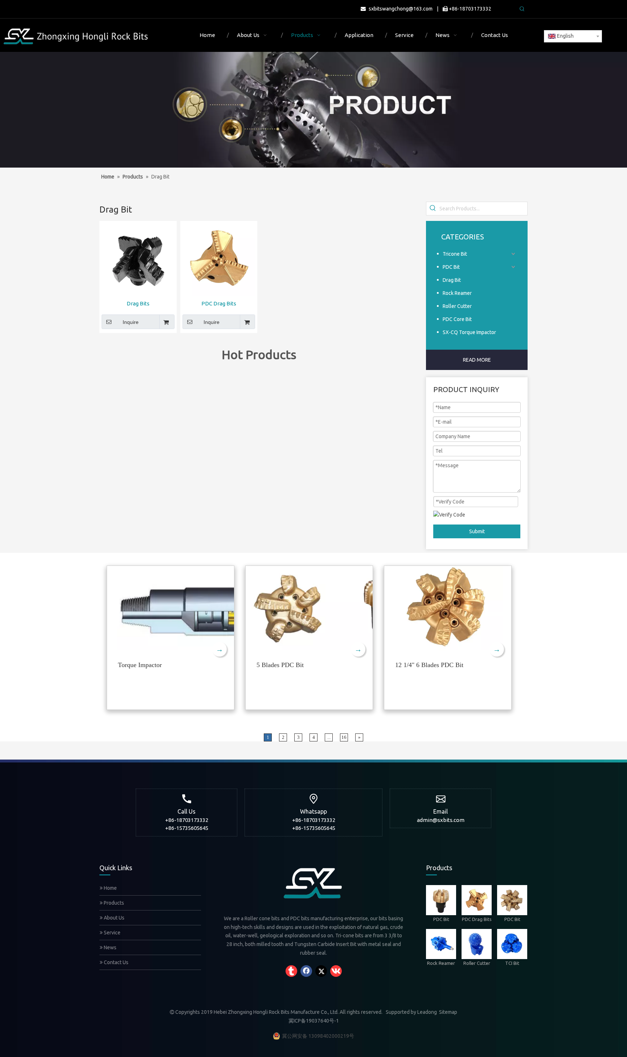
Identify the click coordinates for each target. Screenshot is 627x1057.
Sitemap (448, 1012)
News (109, 947)
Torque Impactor (140, 665)
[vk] (336, 971)
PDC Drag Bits (218, 303)
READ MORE (477, 360)
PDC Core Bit (457, 319)
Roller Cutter (457, 306)
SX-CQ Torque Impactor (469, 332)
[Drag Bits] (138, 259)
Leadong (427, 1012)
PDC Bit (451, 267)
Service (111, 932)
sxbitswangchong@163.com (401, 9)
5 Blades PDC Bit (280, 665)
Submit (477, 531)
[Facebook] (306, 971)
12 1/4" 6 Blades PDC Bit (429, 665)
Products (113, 903)
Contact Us (115, 962)
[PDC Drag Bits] (219, 259)
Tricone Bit (455, 254)
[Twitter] (321, 971)
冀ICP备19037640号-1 (313, 1021)
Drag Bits (138, 303)
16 (344, 737)
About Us (113, 918)
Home (110, 888)
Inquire (131, 322)
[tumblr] (291, 971)
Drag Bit (452, 280)
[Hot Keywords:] (522, 9)
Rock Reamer (457, 293)
